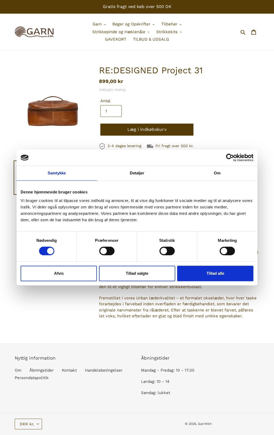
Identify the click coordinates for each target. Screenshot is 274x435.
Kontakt (69, 370)
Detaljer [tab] (137, 173)
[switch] (107, 251)
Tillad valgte (137, 273)
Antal (105, 100)
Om (18, 370)
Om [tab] (217, 173)
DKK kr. (27, 424)
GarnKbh (205, 424)
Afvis (59, 273)
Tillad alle (215, 273)
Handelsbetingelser (104, 370)
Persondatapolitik (32, 377)
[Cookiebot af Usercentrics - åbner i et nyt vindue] (230, 158)
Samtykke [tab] (57, 173)
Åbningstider (41, 370)
